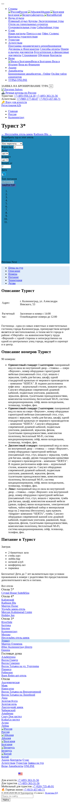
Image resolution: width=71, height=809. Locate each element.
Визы (11, 58)
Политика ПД (51, 793)
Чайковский (8, 710)
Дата (4, 169)
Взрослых (7, 146)
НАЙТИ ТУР (8, 185)
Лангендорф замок (12, 707)
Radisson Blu (8, 602)
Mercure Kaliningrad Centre (16, 612)
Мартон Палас (9, 605)
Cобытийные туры (48, 27)
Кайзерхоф (7, 599)
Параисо (6, 669)
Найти (6, 799)
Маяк (4, 685)
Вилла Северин (10, 663)
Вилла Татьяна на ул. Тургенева (20, 666)
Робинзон (7, 672)
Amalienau (7, 713)
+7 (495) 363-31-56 (47, 95)
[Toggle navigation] (2, 3)
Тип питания (9, 178)
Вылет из (6, 140)
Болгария (6, 744)
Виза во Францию (29, 64)
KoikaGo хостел (10, 719)
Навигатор (7, 688)
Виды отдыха (16, 18)
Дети (4, 150)
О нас (11, 30)
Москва (5, 634)
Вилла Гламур (9, 660)
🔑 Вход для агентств (14, 102)
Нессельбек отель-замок (15, 637)
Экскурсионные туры (51, 21)
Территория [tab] (15, 280)
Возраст (6, 156)
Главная (13, 111)
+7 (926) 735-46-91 (43, 786)
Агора (5, 722)
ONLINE (29, 766)
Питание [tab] (13, 277)
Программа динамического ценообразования (34, 45)
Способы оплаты (50, 49)
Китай (58, 14)
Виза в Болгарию (41, 61)
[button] (6, 261)
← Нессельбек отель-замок (17, 134)
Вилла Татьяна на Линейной (18, 694)
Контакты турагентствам (23, 36)
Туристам (13, 39)
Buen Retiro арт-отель (13, 675)
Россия (23, 11)
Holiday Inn (7, 615)
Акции (12, 67)
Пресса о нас (33, 33)
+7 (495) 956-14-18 (25, 95)
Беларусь (38, 14)
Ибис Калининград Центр (16, 646)
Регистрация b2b (11, 105)
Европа (5, 650)
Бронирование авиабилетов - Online (29, 73)
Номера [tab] (12, 274)
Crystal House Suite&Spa (15, 592)
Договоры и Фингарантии (23, 49)
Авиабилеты (15, 70)
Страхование (29, 55)
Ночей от (6, 163)
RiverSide (6, 622)
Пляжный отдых (18, 21)
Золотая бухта (9, 701)
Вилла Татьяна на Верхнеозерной (21, 691)
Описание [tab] (14, 270)
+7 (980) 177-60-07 (27, 98)
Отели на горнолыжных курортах (28, 24)
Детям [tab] (12, 283)
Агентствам (15, 42)
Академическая (10, 682)
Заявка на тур (36, 762)
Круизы (33, 21)
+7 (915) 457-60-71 (49, 98)
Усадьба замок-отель (13, 609)
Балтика (6, 625)
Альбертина (8, 656)
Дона (4, 697)
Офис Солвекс (50, 33)
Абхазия (45, 11)
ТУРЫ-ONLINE (17, 80)
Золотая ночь (9, 704)
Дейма (5, 725)
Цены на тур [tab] (15, 267)
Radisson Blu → (43, 134)
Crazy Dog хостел (11, 716)
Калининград (16, 117)
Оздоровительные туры (22, 27)
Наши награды (17, 33)
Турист (5, 640)
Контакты (56, 55)
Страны (12, 8)
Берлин (5, 628)
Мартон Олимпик (11, 643)
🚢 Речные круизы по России (18, 92)
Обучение (43, 55)
